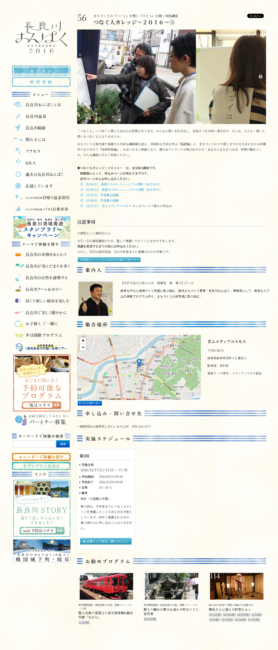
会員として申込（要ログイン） (107, 541)
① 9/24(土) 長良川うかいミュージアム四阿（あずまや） (120, 184)
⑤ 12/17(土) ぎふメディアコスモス (106, 206)
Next (260, 77)
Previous (82, 77)
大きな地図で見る (90, 403)
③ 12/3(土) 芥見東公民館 (99, 195)
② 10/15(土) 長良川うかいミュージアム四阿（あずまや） (121, 189)
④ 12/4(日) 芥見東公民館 (99, 200)
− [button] (83, 347)
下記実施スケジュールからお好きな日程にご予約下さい (109, 259)
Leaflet (196, 398)
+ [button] (83, 340)
